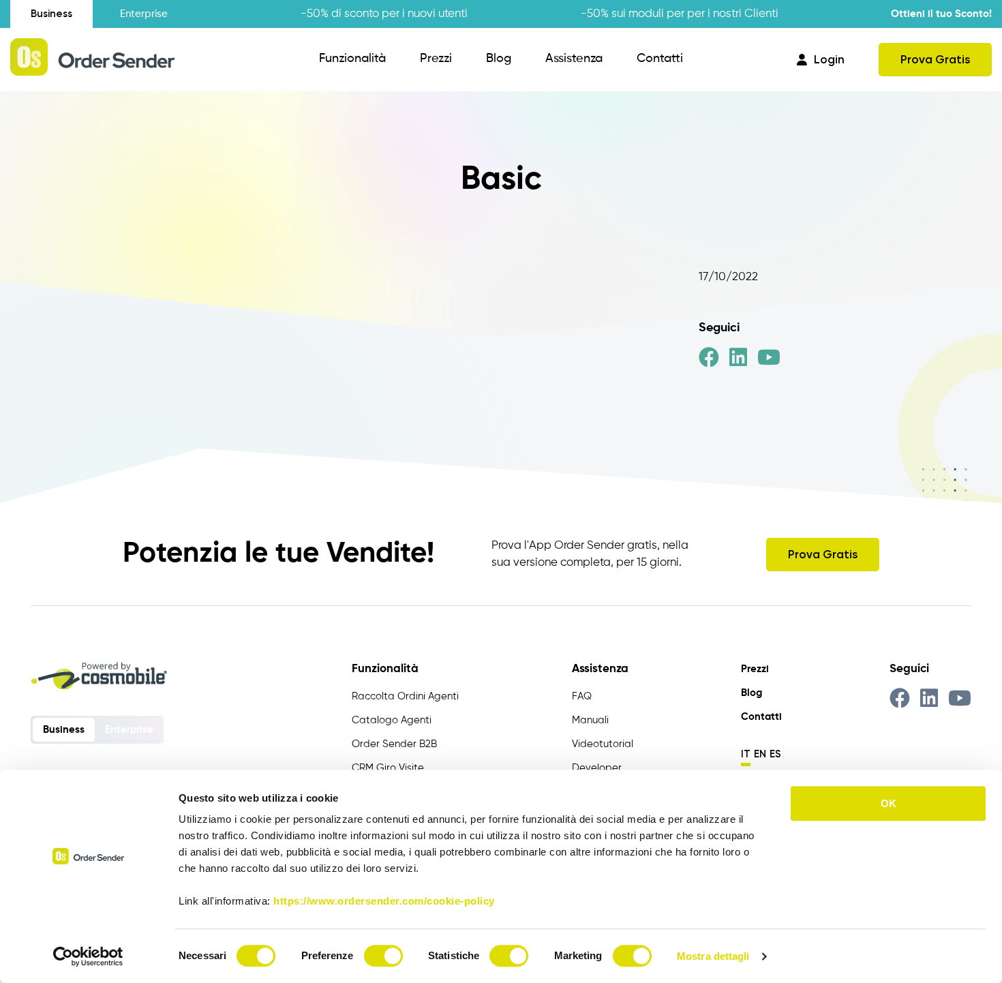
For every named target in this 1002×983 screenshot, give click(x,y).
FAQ (582, 696)
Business (51, 13)
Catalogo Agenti (391, 720)
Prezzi (436, 58)
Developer (597, 768)
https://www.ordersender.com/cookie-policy (384, 901)
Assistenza (574, 58)
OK (888, 803)
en (760, 754)
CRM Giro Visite (388, 768)
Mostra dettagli (713, 956)
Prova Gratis (935, 59)
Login (829, 59)
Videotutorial (602, 744)
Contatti (660, 58)
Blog (498, 58)
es (775, 754)
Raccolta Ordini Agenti (405, 696)
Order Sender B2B (394, 744)
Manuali (590, 720)
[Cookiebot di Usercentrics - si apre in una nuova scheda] (88, 956)
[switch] (383, 956)
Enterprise (144, 14)
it (745, 754)
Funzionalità (352, 58)
